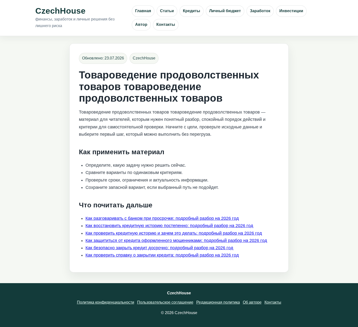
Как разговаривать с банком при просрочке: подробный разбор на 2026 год (162, 218)
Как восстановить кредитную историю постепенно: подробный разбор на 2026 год (169, 225)
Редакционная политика (218, 302)
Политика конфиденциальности (105, 302)
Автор (141, 24)
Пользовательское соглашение (165, 302)
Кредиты (191, 11)
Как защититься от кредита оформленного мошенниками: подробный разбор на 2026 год (176, 240)
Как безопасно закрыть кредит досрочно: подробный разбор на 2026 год (159, 247)
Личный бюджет (225, 11)
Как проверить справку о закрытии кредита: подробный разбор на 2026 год (162, 255)
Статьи (167, 11)
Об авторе (252, 302)
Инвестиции (291, 11)
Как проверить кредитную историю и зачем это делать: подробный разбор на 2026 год (173, 233)
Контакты (165, 24)
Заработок (260, 11)
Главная (143, 11)
